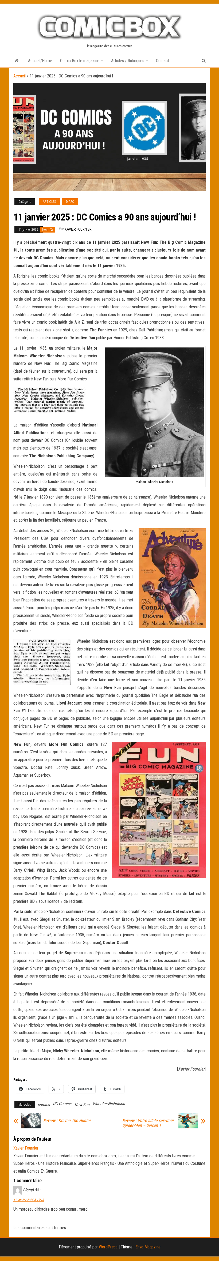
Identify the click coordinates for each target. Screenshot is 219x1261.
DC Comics (62, 1103)
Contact (162, 60)
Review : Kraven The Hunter (67, 1120)
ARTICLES (49, 202)
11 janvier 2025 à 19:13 (28, 1200)
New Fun (82, 1104)
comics (44, 1104)
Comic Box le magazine (80, 60)
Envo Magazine (148, 1246)
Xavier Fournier (78, 229)
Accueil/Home (40, 60)
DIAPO (70, 202)
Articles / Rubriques (128, 60)
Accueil (19, 75)
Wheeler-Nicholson (109, 1103)
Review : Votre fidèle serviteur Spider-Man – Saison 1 (148, 1123)
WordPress (108, 1246)
